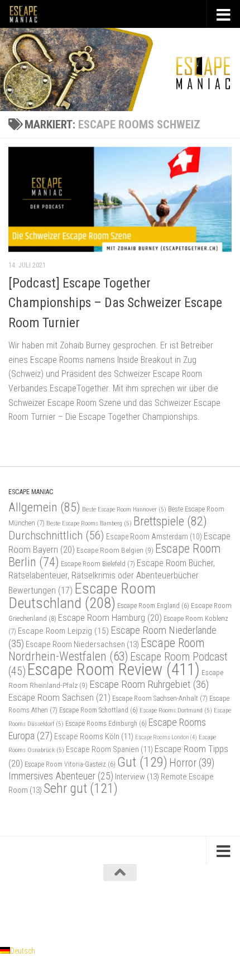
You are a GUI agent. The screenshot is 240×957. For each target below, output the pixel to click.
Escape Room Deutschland (82, 595)
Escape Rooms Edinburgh (106, 724)
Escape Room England (153, 606)
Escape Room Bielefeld (98, 563)
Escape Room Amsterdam (154, 536)
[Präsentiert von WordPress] (74, 911)
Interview (137, 777)
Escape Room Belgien (114, 550)
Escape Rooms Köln (93, 736)
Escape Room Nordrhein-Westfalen (106, 649)
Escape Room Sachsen (59, 697)
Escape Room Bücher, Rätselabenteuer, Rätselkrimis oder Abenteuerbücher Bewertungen (111, 576)
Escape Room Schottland (98, 710)
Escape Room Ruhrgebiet (149, 684)
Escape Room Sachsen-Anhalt (160, 698)
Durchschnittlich (56, 535)
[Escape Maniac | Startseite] (28, 13)
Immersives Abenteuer (60, 776)
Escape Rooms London (166, 737)
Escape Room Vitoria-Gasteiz (70, 764)
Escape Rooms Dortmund (176, 710)
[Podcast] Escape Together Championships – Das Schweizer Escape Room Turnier (115, 303)
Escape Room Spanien (109, 749)
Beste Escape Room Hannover (124, 509)
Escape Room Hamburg (110, 617)
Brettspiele (170, 521)
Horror (191, 763)
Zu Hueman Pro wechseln (166, 911)
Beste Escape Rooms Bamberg (89, 523)
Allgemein (44, 507)
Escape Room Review (113, 669)
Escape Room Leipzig (63, 631)
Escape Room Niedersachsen (82, 644)
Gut (142, 762)
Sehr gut (81, 788)
